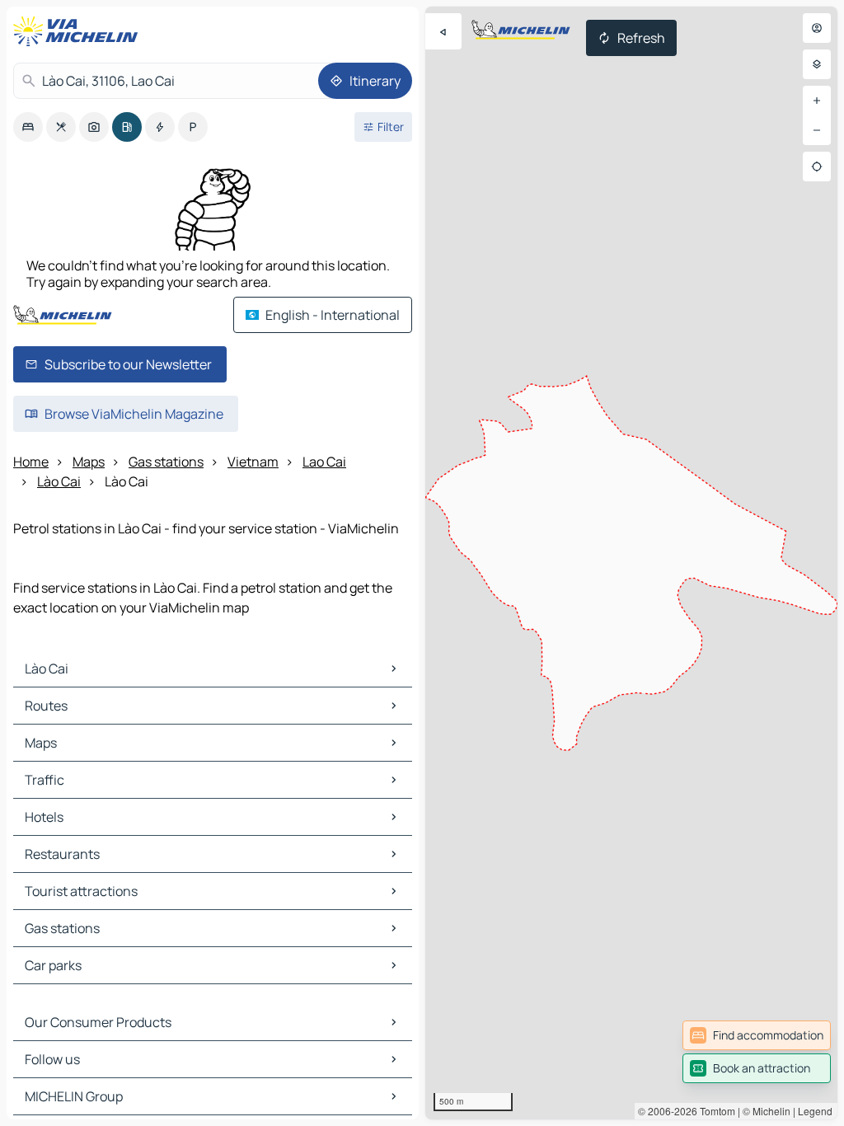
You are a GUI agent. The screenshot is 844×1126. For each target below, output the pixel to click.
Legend (815, 1111)
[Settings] (817, 64)
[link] (756, 1035)
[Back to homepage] (79, 31)
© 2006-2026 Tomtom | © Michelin (714, 1111)
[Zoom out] (817, 130)
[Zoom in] (817, 100)
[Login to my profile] (817, 28)
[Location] (817, 166)
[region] (631, 563)
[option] (28, 127)
